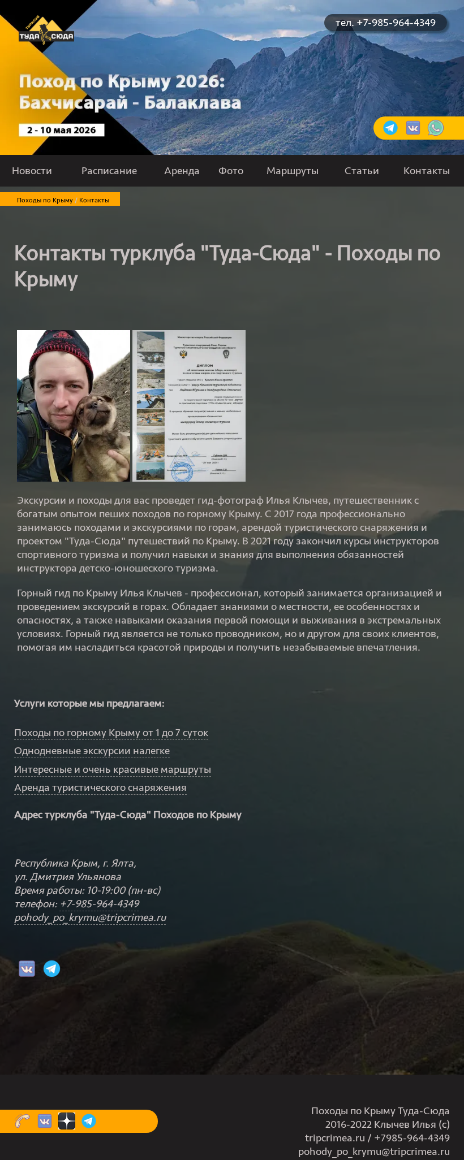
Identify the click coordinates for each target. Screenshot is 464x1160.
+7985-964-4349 (412, 1138)
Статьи (362, 171)
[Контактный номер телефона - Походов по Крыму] (22, 1126)
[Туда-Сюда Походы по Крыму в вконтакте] (25, 975)
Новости (32, 171)
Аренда (182, 171)
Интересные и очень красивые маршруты (112, 769)
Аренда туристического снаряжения (100, 787)
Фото (230, 171)
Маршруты (293, 171)
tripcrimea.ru (335, 1138)
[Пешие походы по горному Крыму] (46, 41)
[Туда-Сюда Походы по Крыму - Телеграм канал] (87, 1126)
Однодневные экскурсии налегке (92, 751)
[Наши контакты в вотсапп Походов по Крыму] (435, 133)
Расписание (109, 171)
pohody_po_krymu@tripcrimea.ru (90, 917)
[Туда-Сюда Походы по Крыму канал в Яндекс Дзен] (65, 1126)
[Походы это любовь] (413, 133)
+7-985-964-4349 (99, 904)
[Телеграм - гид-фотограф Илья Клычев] (50, 975)
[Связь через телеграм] (390, 133)
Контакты (426, 171)
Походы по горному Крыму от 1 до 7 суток (111, 732)
